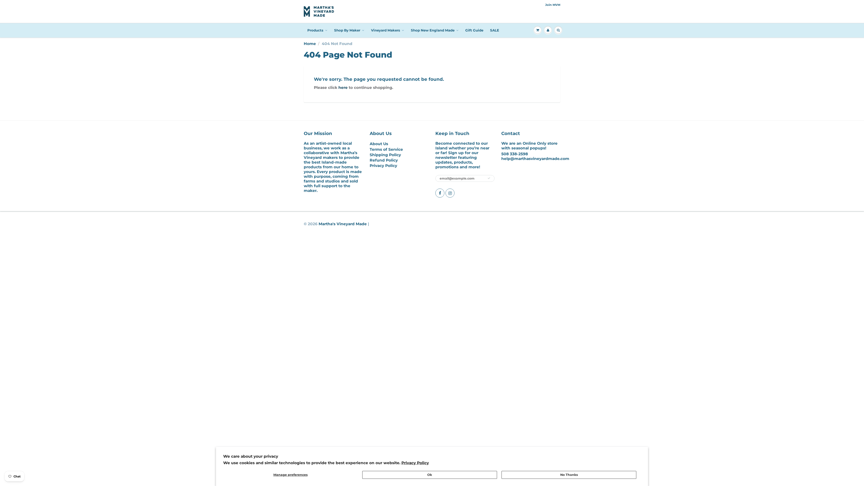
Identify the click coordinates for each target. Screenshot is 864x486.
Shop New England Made (432, 30)
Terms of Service (386, 149)
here (343, 87)
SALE (494, 30)
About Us (379, 144)
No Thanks (569, 475)
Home (310, 43)
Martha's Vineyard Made (343, 224)
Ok (429, 475)
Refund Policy (384, 160)
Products (315, 30)
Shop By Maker (347, 30)
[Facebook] (439, 193)
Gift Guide (474, 30)
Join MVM (552, 5)
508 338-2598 (514, 154)
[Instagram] (450, 193)
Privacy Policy (415, 463)
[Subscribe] (488, 178)
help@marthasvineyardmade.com (535, 158)
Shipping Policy (385, 155)
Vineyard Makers (385, 30)
